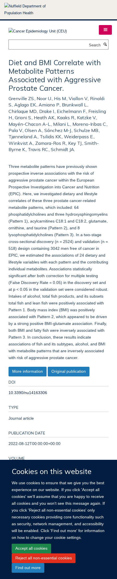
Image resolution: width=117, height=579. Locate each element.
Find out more (28, 567)
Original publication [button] (68, 371)
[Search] (105, 45)
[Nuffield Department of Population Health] (32, 9)
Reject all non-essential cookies (43, 558)
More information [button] (27, 371)
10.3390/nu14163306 (28, 392)
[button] (105, 30)
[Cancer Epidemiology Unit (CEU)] (38, 29)
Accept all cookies (31, 548)
